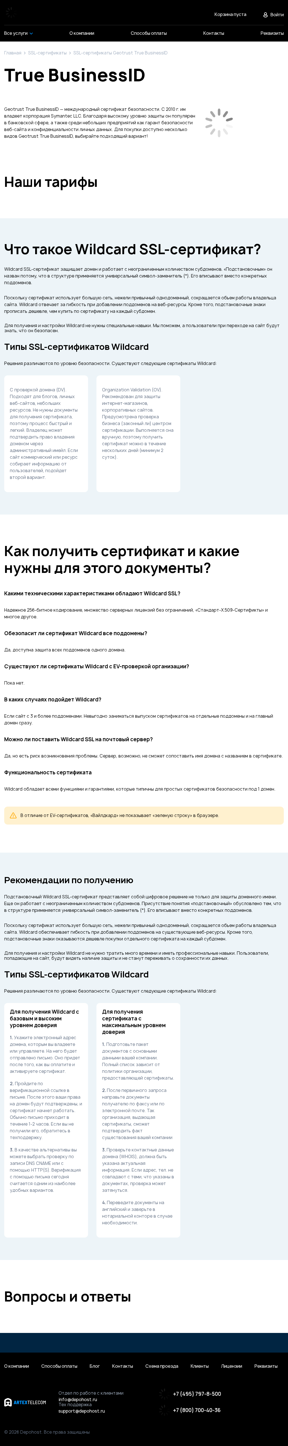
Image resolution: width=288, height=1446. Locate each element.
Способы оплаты (59, 1366)
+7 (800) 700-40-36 (197, 1410)
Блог (95, 1366)
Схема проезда (161, 1366)
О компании (16, 1366)
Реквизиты (266, 1366)
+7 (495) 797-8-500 (197, 1393)
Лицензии (231, 1366)
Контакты (122, 1366)
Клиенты (200, 1366)
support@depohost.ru (81, 1411)
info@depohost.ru (77, 1399)
